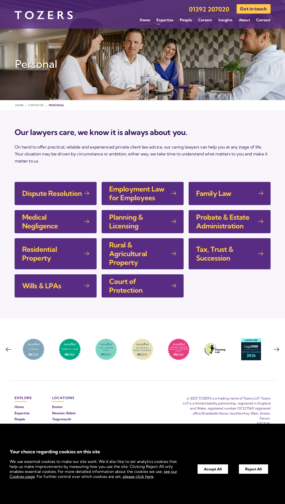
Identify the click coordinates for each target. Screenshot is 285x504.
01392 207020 (209, 9)
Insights (225, 20)
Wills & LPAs (41, 285)
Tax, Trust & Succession (214, 253)
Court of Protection (126, 286)
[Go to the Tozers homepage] (44, 15)
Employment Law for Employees (137, 193)
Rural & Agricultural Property (128, 254)
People (186, 20)
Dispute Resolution (52, 193)
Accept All (213, 469)
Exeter (57, 407)
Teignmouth (61, 419)
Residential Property (39, 253)
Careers (205, 20)
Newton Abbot (64, 413)
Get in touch (253, 9)
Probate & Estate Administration (222, 221)
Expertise (164, 20)
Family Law (214, 193)
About (244, 20)
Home (145, 20)
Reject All (253, 469)
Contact (263, 20)
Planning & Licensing (126, 221)
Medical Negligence (40, 221)
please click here (138, 476)
